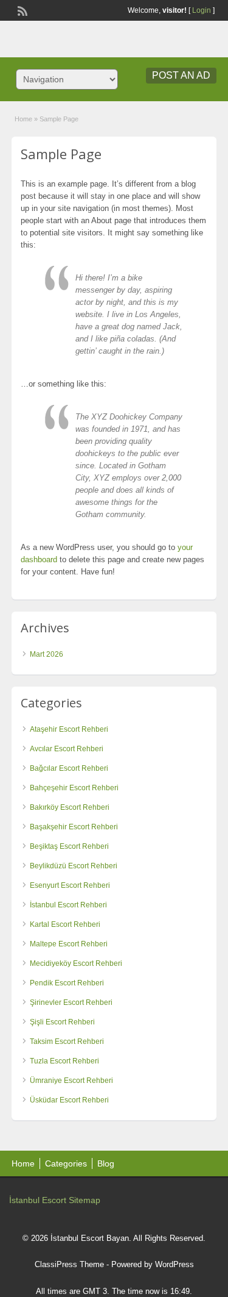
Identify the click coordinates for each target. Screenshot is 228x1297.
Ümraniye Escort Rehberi (71, 1080)
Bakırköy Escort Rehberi (69, 807)
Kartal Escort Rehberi (65, 924)
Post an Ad (181, 75)
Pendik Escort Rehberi (67, 983)
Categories (66, 1163)
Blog (105, 1163)
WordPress (174, 1264)
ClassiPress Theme (69, 1264)
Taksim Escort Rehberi (67, 1041)
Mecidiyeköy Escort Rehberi (76, 963)
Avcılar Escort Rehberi (66, 749)
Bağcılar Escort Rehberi (69, 768)
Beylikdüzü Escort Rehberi (73, 866)
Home (23, 119)
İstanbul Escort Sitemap (54, 1200)
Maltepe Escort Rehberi (69, 944)
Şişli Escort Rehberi (62, 1022)
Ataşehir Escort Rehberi (69, 729)
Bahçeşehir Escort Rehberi (74, 788)
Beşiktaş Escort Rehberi (69, 846)
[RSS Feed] (21, 10)
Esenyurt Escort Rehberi (70, 885)
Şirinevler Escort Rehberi (71, 1002)
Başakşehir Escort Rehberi (74, 827)
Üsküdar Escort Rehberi (69, 1100)
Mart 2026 (46, 654)
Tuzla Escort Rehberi (64, 1061)
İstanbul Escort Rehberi (68, 905)
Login (201, 10)
